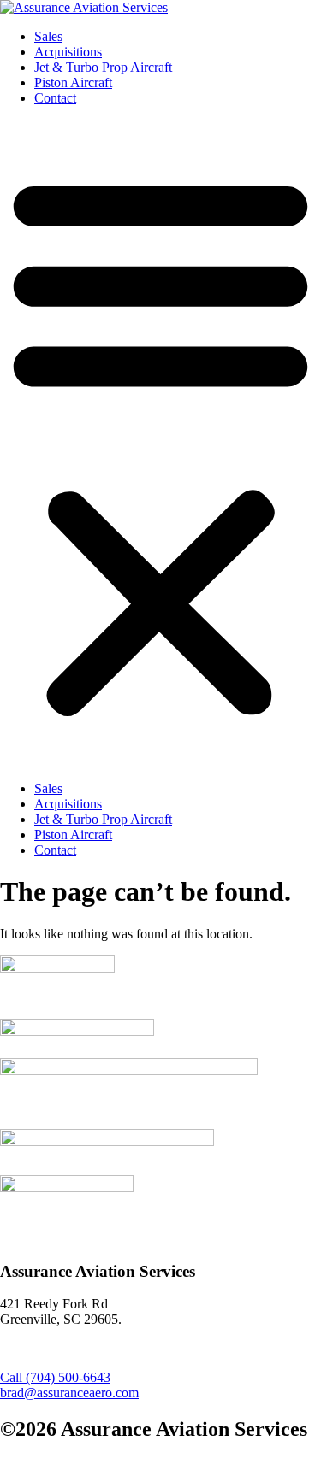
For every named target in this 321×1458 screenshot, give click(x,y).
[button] (160, 443)
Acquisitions (68, 51)
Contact (55, 98)
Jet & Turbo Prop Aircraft (103, 67)
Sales (48, 36)
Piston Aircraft (73, 82)
